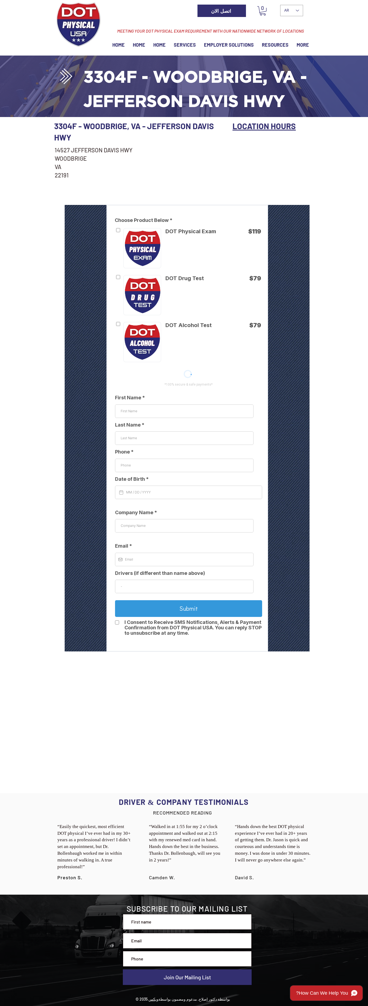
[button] (262, 10)
